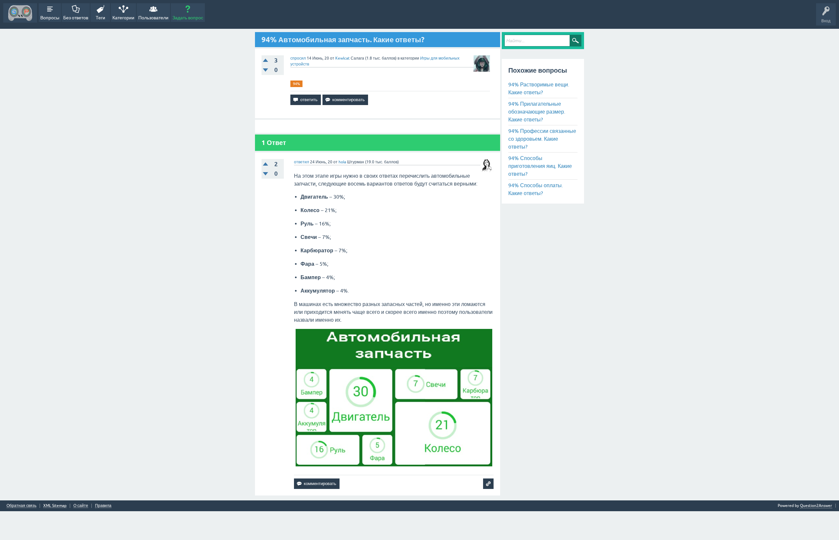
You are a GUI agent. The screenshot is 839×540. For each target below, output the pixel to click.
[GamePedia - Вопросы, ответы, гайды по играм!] (20, 13)
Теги (100, 17)
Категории (123, 17)
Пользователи (153, 17)
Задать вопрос (187, 17)
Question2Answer (816, 505)
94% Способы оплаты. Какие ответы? (535, 189)
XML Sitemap (55, 506)
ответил (301, 162)
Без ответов (75, 17)
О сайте (80, 506)
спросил (298, 58)
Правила (103, 506)
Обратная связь (21, 506)
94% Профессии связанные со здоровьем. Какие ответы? (542, 139)
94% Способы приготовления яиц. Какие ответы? (540, 166)
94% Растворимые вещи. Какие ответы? (538, 88)
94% (296, 84)
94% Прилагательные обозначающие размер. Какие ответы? (536, 111)
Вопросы (49, 17)
